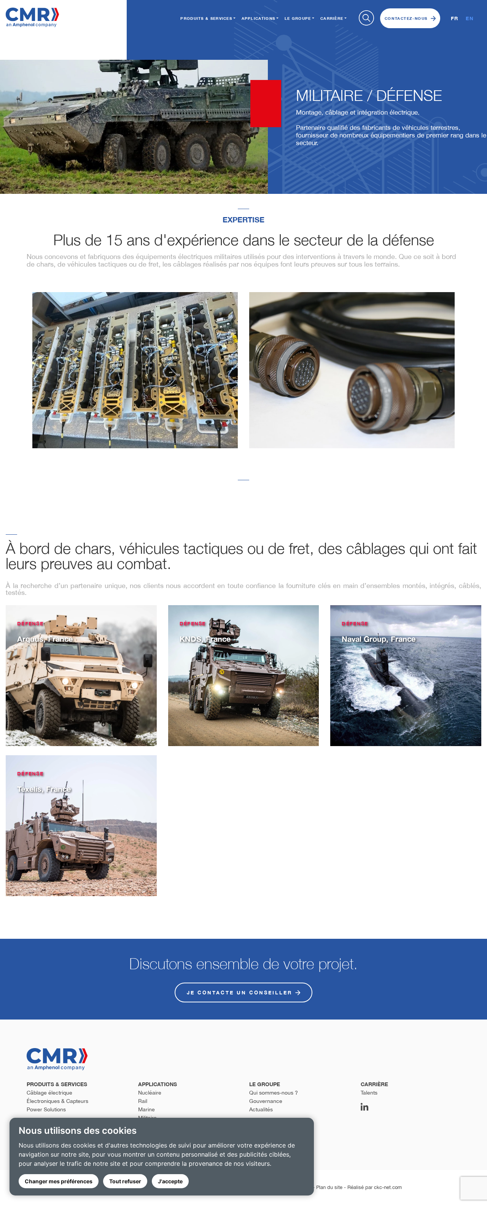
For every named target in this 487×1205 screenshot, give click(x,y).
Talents (369, 1093)
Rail (142, 1101)
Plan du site (329, 1187)
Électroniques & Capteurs (57, 1101)
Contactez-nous (406, 18)
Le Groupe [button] (298, 18)
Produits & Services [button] (206, 18)
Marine (146, 1109)
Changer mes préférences (58, 1181)
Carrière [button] (331, 18)
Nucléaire (149, 1093)
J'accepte (170, 1181)
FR (454, 18)
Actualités (261, 1109)
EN (470, 18)
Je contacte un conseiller (239, 992)
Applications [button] (258, 18)
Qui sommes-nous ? (273, 1093)
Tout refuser (125, 1181)
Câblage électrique (49, 1093)
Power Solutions (46, 1109)
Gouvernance (265, 1101)
